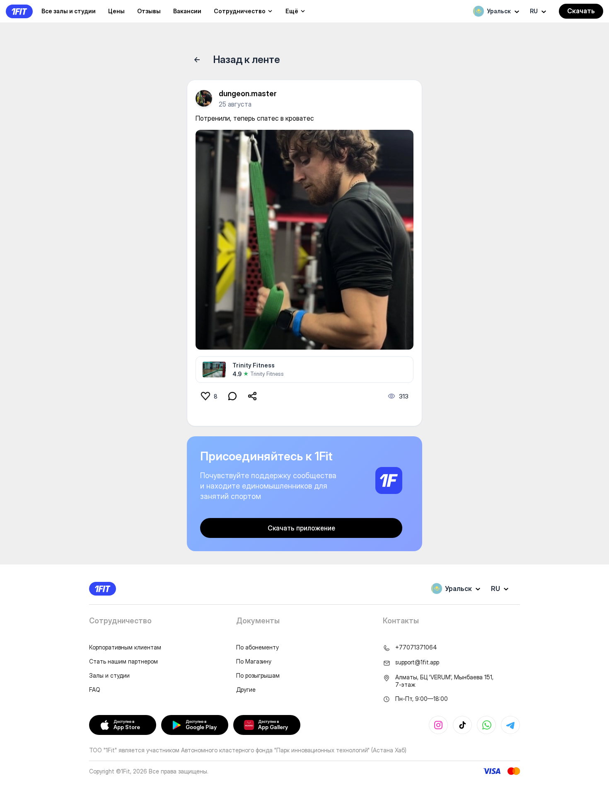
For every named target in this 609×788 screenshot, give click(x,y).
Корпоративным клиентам (125, 647)
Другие (246, 689)
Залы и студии (109, 675)
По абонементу (257, 647)
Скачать (581, 11)
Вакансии (187, 11)
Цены (116, 11)
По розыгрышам (258, 675)
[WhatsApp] (486, 725)
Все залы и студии (68, 11)
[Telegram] (510, 725)
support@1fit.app (417, 662)
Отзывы (149, 11)
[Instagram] (438, 725)
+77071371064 (416, 647)
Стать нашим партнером (123, 661)
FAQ (94, 689)
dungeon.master (248, 93)
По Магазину (253, 661)
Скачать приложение (301, 528)
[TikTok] (462, 725)
